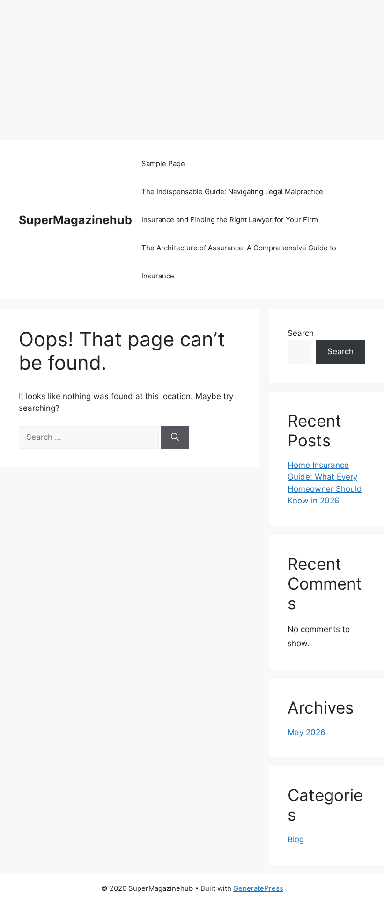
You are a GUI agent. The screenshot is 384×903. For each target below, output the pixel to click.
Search (301, 333)
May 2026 (306, 732)
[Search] (175, 437)
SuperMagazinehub (75, 220)
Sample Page (163, 163)
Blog (296, 839)
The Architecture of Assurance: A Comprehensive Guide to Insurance (238, 261)
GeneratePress (258, 888)
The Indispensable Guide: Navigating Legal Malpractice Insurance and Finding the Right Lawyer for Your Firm (232, 205)
